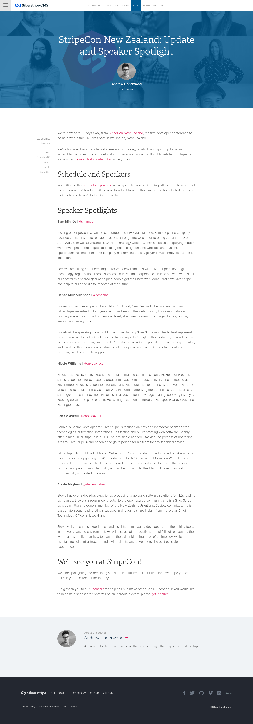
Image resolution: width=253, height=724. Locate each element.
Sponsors (97, 589)
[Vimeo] (208, 693)
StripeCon (45, 172)
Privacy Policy (28, 706)
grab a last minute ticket (94, 159)
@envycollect (93, 363)
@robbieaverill (91, 416)
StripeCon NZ (43, 157)
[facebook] (182, 693)
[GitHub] (199, 693)
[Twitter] (190, 693)
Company (45, 143)
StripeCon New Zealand (126, 133)
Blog (136, 5)
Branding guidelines (49, 706)
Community (111, 5)
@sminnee (86, 222)
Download (150, 5)
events (47, 162)
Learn (125, 5)
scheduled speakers (97, 185)
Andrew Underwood (126, 84)
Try (163, 5)
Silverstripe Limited (222, 707)
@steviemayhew (94, 484)
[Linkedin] (217, 693)
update (46, 167)
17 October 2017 (126, 89)
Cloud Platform (102, 693)
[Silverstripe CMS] (31, 6)
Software (94, 5)
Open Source (60, 693)
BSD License (70, 706)
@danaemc (101, 295)
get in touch (160, 594)
